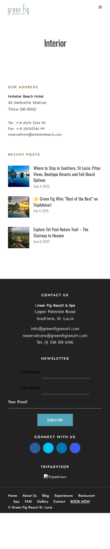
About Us (29, 495)
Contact (59, 501)
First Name (30, 372)
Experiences (63, 495)
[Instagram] (75, 448)
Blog (45, 495)
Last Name (30, 388)
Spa (16, 501)
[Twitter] (48, 448)
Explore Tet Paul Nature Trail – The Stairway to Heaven (60, 232)
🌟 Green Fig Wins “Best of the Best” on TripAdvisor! (65, 201)
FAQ (28, 501)
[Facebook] (35, 448)
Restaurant (86, 495)
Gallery (42, 501)
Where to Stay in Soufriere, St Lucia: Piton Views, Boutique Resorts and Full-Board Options (66, 174)
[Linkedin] (61, 448)
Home (12, 495)
